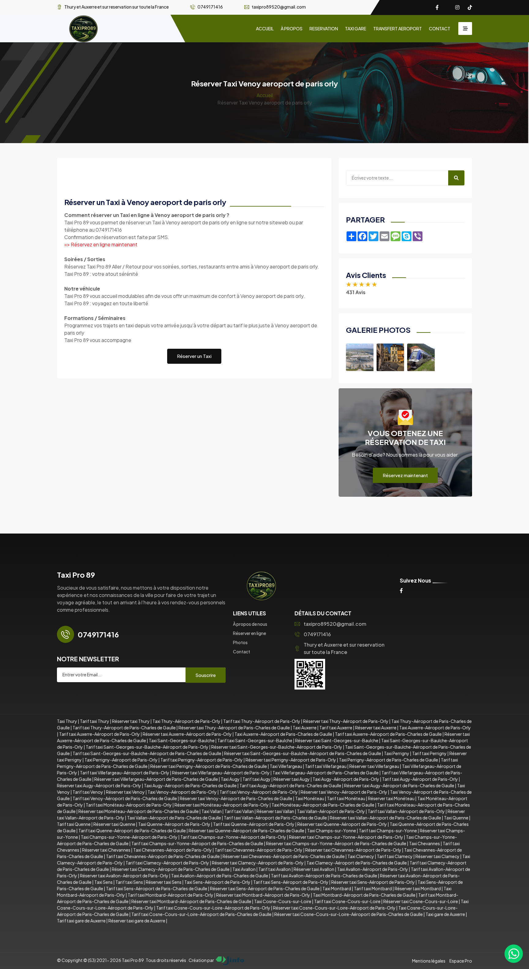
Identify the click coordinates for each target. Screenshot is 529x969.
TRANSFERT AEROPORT (397, 28)
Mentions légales (428, 960)
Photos (240, 642)
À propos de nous (250, 624)
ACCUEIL (265, 28)
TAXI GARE (355, 28)
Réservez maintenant (405, 475)
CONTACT (439, 28)
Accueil (265, 95)
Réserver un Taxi (194, 356)
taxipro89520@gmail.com (335, 624)
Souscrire (205, 675)
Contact (241, 651)
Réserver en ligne (249, 633)
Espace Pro (460, 960)
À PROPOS (291, 28)
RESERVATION (324, 28)
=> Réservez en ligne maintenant (100, 244)
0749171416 (317, 634)
